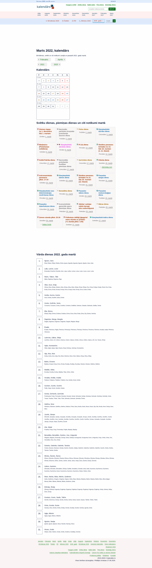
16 (48, 93)
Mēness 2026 (64, 544)
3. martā (110, 134)
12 (62, 87)
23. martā (108, 198)
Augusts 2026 (47, 14)
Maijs (64, 541)
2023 (56, 64)
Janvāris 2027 (94, 14)
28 (39, 106)
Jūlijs (74, 541)
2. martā (69, 139)
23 (48, 100)
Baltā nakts (91, 5)
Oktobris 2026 (66, 14)
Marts (54, 541)
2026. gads (98, 21)
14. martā (89, 148)
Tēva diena (100, 5)
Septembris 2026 (56, 14)
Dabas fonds (46, 224)
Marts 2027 (111, 14)
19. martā (108, 163)
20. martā (49, 183)
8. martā (68, 150)
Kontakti (113, 555)
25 (58, 100)
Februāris (44, 59)
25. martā (69, 211)
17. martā (50, 163)
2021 (42, 64)
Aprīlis (60, 59)
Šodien (53, 544)
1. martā (48, 136)
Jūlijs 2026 (39, 14)
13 (67, 87)
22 (43, 100)
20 (67, 93)
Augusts (80, 541)
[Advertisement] (76, 35)
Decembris (112, 541)
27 (67, 100)
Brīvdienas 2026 (44, 544)
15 (43, 93)
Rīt (57, 544)
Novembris (103, 541)
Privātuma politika (95, 555)
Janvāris (40, 541)
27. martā (75, 225)
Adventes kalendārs (97, 544)
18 (58, 93)
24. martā (50, 209)
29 (43, 106)
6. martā (49, 152)
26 (62, 100)
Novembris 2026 (75, 14)
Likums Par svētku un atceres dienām (104, 552)
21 (39, 100)
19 (62, 93)
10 (53, 87)
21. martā (89, 185)
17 (53, 93)
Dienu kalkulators (110, 544)
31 (53, 106)
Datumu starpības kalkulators (59, 552)
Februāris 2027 (104, 14)
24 (53, 100)
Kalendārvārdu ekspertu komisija (80, 552)
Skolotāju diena (110, 5)
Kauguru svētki (71, 5)
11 (58, 87)
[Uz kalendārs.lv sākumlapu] (45, 7)
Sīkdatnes (106, 555)
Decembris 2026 (85, 14)
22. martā (88, 196)
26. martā (49, 220)
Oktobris (96, 541)
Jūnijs (70, 541)
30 (48, 106)
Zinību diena (82, 5)
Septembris (88, 541)
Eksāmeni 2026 (111, 547)
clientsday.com (107, 167)
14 (39, 93)
